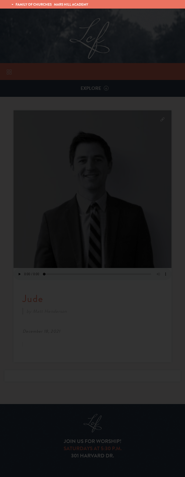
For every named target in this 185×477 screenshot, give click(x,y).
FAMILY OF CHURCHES (34, 4)
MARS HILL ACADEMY (71, 4)
